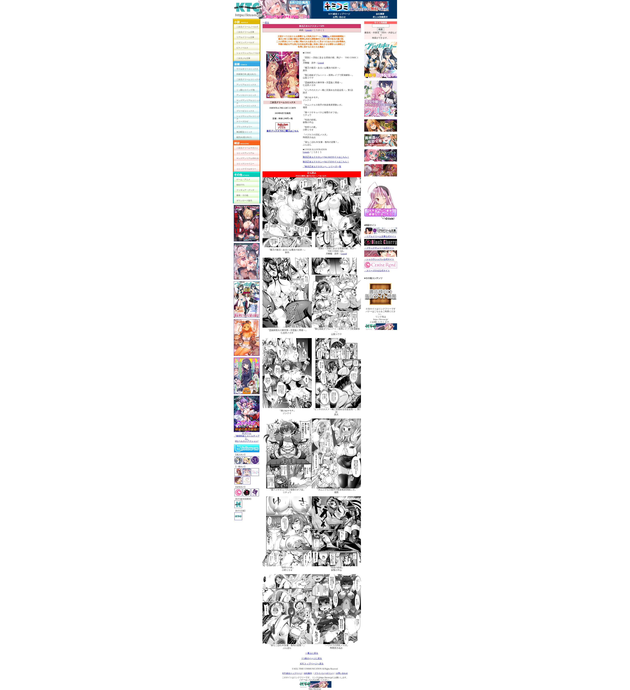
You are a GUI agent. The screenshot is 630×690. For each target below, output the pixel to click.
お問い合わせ (339, 17)
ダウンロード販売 (244, 200)
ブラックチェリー (244, 127)
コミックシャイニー (245, 163)
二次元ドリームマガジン (247, 148)
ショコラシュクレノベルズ (248, 53)
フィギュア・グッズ (245, 190)
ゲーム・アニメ (243, 179)
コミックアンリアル (245, 153)
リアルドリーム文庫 (245, 37)
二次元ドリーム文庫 (245, 32)
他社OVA (240, 185)
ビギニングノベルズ (245, 42)
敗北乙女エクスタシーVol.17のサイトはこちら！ (326, 162)
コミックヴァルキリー (246, 169)
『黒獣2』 (325, 36)
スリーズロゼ (242, 121)
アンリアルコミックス (246, 85)
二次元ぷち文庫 (243, 58)
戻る (267, 22)
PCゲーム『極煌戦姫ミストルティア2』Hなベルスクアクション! (247, 437)
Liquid (308, 30)
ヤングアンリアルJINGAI (247, 158)
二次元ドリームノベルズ (247, 27)
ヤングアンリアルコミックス (248, 101)
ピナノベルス (242, 48)
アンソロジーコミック (246, 95)
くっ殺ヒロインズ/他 (245, 90)
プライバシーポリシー (324, 673)
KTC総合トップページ (339, 14)
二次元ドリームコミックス (248, 79)
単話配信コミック (244, 132)
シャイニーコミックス (246, 106)
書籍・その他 (242, 195)
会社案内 (308, 673)
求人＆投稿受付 (380, 17)
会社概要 (380, 14)
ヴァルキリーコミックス (247, 69)
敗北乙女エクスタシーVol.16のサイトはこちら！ (326, 157)
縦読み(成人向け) (244, 137)
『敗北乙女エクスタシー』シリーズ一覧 (322, 166)
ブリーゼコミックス (245, 111)
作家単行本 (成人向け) (246, 74)
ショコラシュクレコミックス (248, 117)
